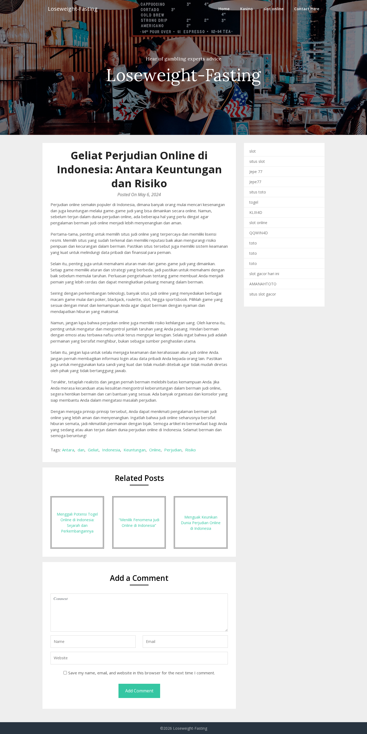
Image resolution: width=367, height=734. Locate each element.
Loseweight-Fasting (73, 8)
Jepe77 (255, 181)
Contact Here (306, 8)
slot (252, 151)
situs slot (257, 161)
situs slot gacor (262, 294)
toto (253, 243)
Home (223, 8)
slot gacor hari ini (264, 273)
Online (155, 449)
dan (81, 449)
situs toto (257, 192)
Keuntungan (135, 449)
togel (253, 202)
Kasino (246, 8)
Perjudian (173, 449)
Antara (68, 449)
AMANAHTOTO (262, 283)
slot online (273, 8)
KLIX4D (255, 212)
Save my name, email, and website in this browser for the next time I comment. (141, 672)
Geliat (93, 449)
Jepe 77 (255, 171)
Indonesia (111, 449)
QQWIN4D (258, 232)
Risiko (190, 449)
